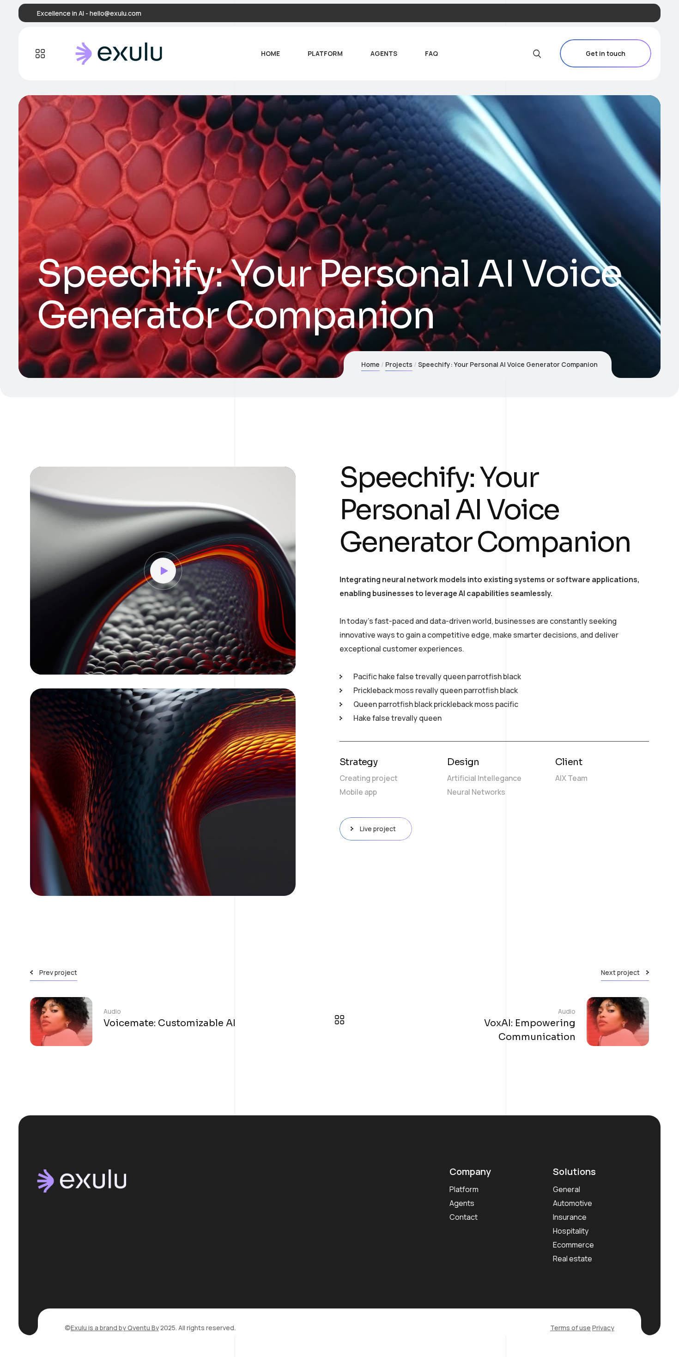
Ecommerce (573, 1245)
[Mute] (268, 663)
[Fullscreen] (281, 663)
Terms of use (570, 1327)
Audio (112, 1011)
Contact (463, 1217)
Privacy (603, 1327)
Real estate (572, 1259)
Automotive (572, 1203)
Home (370, 364)
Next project (620, 972)
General (566, 1189)
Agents (461, 1203)
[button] (163, 570)
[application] (163, 571)
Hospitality (570, 1231)
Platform (464, 1189)
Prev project (58, 972)
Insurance (570, 1217)
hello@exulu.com (115, 13)
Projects (398, 364)
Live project (378, 828)
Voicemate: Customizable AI (169, 1023)
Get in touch (605, 53)
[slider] (156, 663)
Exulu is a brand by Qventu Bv (115, 1327)
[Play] (43, 663)
